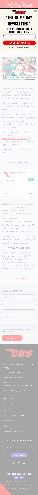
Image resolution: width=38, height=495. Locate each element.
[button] (35, 11)
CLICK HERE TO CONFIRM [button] (19, 42)
